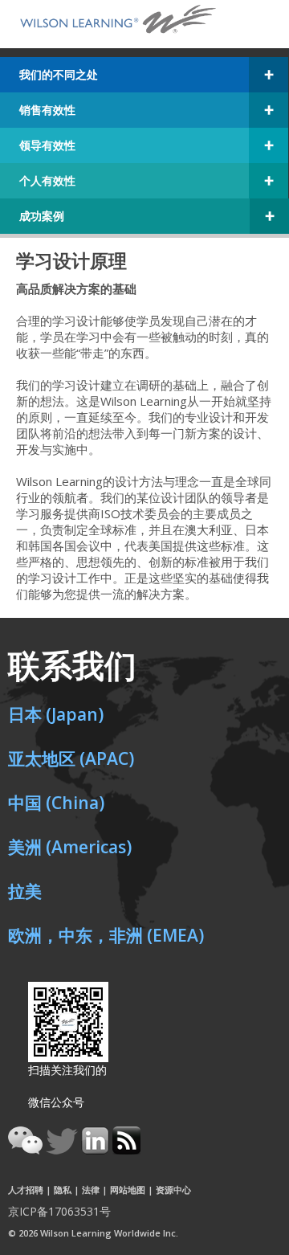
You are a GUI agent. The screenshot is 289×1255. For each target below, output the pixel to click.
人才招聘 (25, 1189)
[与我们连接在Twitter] (63, 1150)
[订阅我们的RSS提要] (126, 1150)
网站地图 (127, 1189)
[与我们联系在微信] (27, 1150)
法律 (91, 1189)
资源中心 (173, 1189)
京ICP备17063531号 (59, 1211)
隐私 (62, 1189)
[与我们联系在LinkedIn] (96, 1150)
